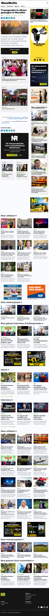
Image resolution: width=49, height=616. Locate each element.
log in (20, 155)
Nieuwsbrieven (28, 603)
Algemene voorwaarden (30, 594)
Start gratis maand (12, 155)
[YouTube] (40, 60)
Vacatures (27, 599)
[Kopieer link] (14, 18)
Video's (23, 6)
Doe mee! (15, 52)
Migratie (17, 6)
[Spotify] (35, 60)
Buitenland (10, 6)
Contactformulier (4, 603)
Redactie (3, 604)
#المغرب (23, 117)
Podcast (3, 6)
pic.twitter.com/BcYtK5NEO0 (15, 118)
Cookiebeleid (28, 597)
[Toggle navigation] (47, 3)
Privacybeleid (28, 596)
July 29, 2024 (5, 122)
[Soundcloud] (43, 60)
